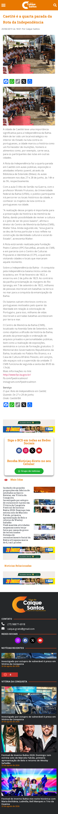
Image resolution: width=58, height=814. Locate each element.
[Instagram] (26, 450)
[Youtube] (39, 450)
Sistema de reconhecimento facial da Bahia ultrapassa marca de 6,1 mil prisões (16, 539)
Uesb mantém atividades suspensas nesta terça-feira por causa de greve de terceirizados (16, 529)
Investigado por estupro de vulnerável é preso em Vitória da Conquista (16, 503)
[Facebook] (19, 450)
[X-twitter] (32, 450)
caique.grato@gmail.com (21, 628)
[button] (3, 5)
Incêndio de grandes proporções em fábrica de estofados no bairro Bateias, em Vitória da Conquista (16, 492)
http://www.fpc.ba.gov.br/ (17, 374)
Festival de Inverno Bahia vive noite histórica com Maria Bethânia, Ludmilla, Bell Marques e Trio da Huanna (28, 801)
